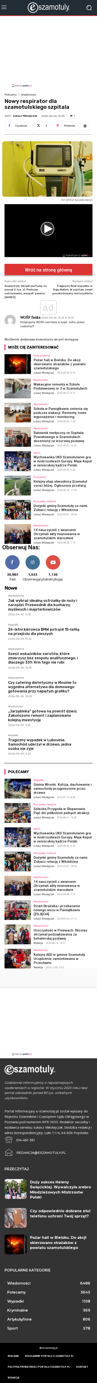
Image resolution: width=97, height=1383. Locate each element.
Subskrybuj (53, 557)
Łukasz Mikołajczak (25, 116)
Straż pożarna (42, 355)
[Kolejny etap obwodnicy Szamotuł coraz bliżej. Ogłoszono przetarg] (18, 485)
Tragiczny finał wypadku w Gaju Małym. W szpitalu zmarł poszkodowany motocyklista (72, 289)
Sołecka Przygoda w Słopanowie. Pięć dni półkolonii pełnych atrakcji (61, 811)
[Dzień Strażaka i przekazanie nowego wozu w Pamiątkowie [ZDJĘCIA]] (18, 910)
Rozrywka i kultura (45, 501)
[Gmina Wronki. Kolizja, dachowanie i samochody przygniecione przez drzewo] (18, 789)
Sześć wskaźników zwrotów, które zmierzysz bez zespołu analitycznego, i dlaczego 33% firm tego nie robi (43, 658)
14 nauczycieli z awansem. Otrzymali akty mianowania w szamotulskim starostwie (57, 534)
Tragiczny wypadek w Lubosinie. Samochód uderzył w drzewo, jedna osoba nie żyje (39, 744)
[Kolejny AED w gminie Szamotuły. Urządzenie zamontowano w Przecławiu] (18, 959)
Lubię (12, 557)
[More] (85, 125)
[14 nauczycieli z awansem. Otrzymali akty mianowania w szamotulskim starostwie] (18, 534)
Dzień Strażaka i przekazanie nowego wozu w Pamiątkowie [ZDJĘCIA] (57, 910)
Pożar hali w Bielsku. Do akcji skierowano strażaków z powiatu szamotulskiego (60, 364)
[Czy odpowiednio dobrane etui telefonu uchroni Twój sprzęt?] (16, 1218)
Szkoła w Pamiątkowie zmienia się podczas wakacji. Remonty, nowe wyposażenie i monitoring (61, 413)
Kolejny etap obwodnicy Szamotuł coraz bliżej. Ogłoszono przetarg (60, 483)
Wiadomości (28, 95)
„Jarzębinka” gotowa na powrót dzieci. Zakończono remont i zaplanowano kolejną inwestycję (42, 715)
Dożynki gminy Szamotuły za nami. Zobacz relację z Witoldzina (61, 508)
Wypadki (13, 624)
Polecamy (11, 95)
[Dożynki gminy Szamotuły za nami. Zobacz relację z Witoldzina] (18, 510)
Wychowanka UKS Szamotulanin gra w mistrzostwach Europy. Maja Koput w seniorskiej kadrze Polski (63, 461)
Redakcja (38, 943)
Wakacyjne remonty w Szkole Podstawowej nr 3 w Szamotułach (60, 386)
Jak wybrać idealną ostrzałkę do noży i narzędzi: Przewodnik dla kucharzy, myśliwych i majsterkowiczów (42, 604)
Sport (37, 452)
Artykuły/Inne (16, 596)
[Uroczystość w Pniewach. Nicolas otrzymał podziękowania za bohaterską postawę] (18, 934)
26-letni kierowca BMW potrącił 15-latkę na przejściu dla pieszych (43, 631)
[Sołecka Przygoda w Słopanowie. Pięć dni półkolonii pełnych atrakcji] (18, 813)
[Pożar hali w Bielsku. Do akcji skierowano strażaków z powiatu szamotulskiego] (18, 364)
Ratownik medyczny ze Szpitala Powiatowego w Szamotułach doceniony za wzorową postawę (59, 437)
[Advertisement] (48, 52)
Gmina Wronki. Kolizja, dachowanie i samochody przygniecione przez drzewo (63, 789)
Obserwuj (33, 557)
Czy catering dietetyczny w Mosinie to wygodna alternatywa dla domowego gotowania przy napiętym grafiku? (42, 686)
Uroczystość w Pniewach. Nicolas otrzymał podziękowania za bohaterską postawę (60, 934)
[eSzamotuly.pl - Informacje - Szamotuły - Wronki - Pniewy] (48, 7)
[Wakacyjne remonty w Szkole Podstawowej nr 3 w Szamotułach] (18, 388)
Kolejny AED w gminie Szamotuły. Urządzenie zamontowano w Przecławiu (59, 959)
